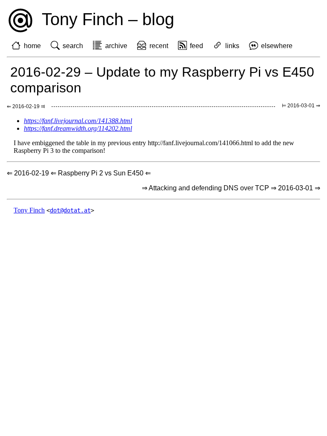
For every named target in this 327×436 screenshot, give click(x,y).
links (232, 45)
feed (196, 45)
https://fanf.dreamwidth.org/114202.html (78, 128)
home (32, 45)
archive (116, 45)
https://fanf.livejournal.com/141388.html (78, 120)
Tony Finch (29, 210)
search (73, 45)
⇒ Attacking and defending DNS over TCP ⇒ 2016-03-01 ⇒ (231, 188)
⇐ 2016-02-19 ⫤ (26, 106)
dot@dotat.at (70, 210)
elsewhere (277, 45)
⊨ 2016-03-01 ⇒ (301, 106)
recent (158, 45)
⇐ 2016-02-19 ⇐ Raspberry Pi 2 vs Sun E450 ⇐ (79, 173)
